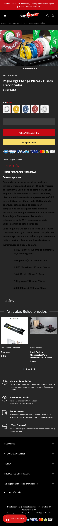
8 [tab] (34, 68)
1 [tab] (21, 68)
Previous (3, 49)
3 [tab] (25, 68)
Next (54, 49)
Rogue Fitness (16, 159)
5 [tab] (29, 68)
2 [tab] (23, 68)
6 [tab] (31, 68)
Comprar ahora (29, 142)
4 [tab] (27, 68)
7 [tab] (32, 68)
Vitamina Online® (29, 510)
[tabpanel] (29, 48)
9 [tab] (36, 68)
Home (3, 23)
